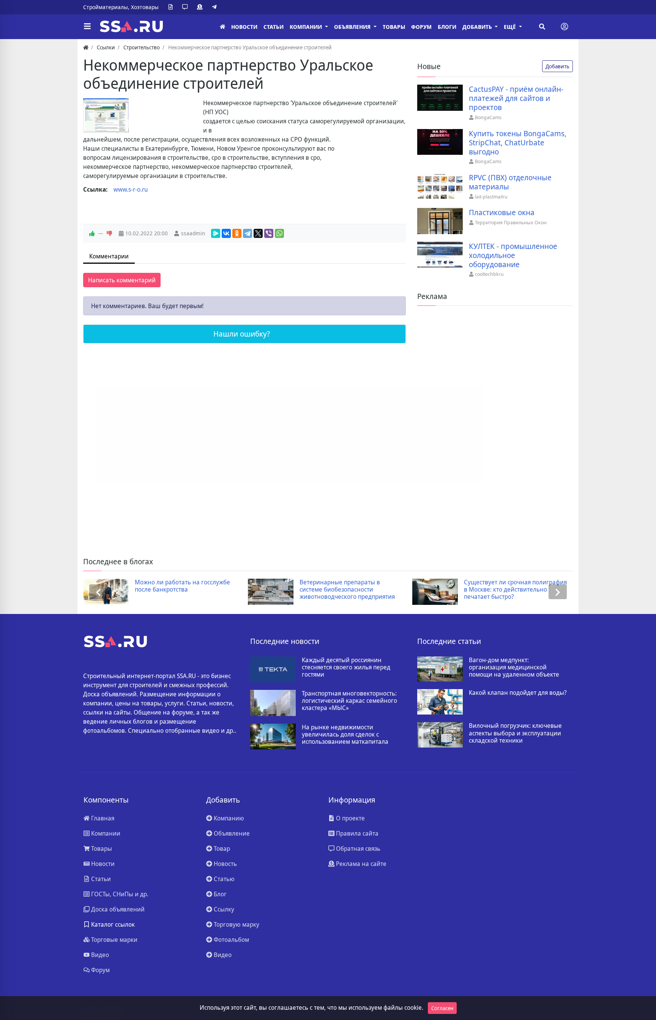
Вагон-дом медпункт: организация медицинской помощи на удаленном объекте (514, 667)
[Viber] (268, 233)
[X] (258, 233)
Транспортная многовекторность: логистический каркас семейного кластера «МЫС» (349, 701)
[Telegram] (215, 7)
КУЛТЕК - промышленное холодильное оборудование (513, 255)
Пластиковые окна (502, 212)
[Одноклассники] (236, 233)
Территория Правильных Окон (511, 222)
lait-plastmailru (491, 196)
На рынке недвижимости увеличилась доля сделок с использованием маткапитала (345, 735)
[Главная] (222, 26)
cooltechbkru (489, 274)
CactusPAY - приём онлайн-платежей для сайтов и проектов (516, 98)
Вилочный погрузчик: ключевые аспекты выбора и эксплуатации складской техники (515, 733)
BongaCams (488, 117)
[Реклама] (201, 7)
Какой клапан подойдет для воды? (518, 692)
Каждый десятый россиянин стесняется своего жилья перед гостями (346, 667)
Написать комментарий (122, 280)
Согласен (442, 1008)
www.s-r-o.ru (131, 189)
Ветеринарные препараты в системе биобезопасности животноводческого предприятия (347, 590)
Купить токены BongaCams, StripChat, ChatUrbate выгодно (517, 142)
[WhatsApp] (279, 233)
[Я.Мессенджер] (215, 233)
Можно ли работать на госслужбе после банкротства (182, 586)
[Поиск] (542, 26)
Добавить (557, 66)
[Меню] (87, 26)
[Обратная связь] (186, 7)
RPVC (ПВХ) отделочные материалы (510, 182)
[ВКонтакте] (226, 233)
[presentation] (98, 592)
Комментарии (109, 256)
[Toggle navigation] (564, 26)
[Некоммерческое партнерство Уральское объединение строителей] (106, 115)
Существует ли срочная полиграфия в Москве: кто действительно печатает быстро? (515, 590)
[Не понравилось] (109, 233)
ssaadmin (193, 233)
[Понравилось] (92, 233)
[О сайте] (172, 7)
